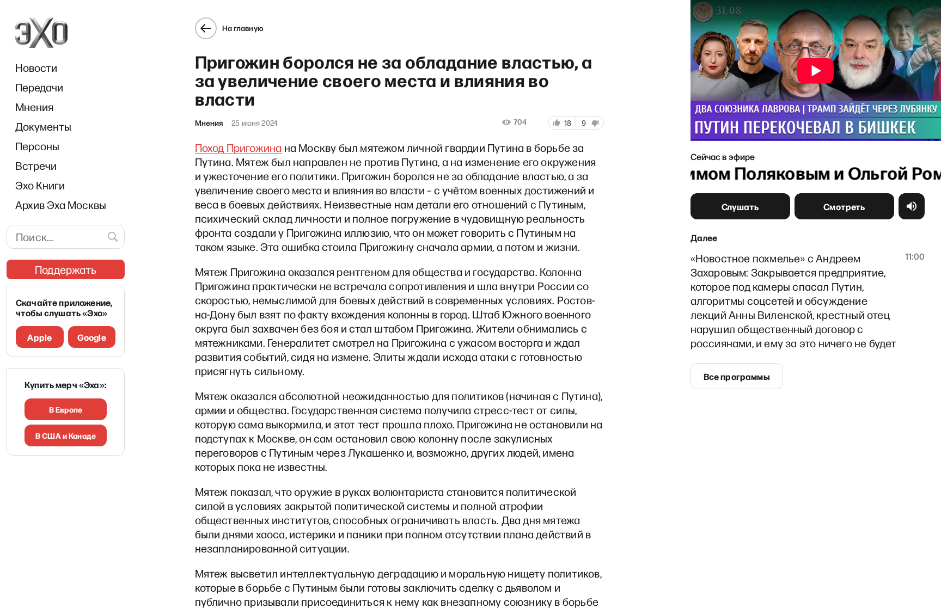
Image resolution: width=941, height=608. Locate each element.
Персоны (37, 146)
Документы (43, 126)
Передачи (39, 87)
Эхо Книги (40, 185)
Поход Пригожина (238, 147)
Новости (36, 67)
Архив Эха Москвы (60, 205)
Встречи (36, 165)
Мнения (34, 107)
